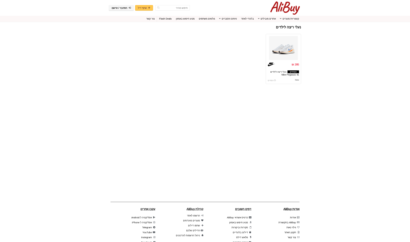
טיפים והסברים (229, 18)
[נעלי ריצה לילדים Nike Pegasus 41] (283, 48)
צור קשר (150, 18)
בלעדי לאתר (247, 18)
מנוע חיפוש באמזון (185, 18)
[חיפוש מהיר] (158, 8)
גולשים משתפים (207, 18)
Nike (297, 80)
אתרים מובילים (268, 18)
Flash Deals (165, 18)
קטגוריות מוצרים (291, 18)
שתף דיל (142, 8)
